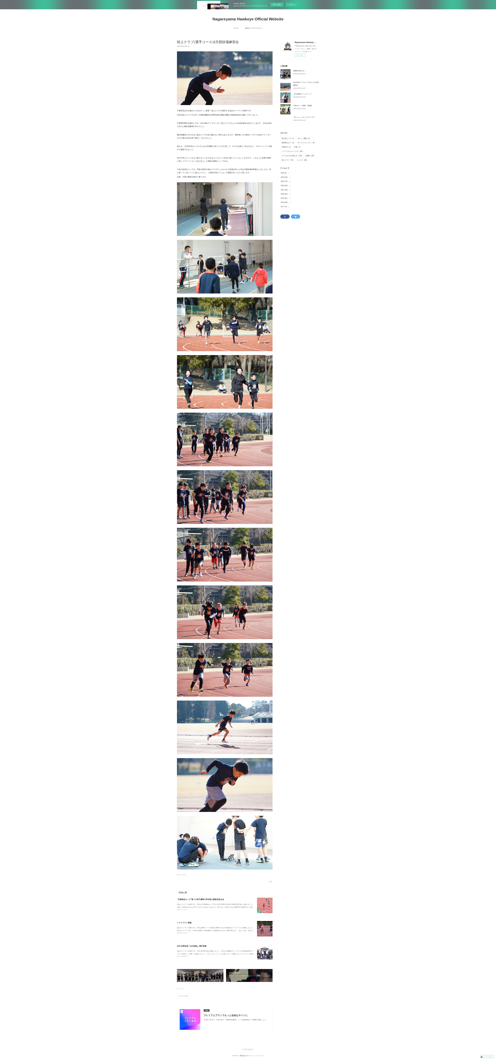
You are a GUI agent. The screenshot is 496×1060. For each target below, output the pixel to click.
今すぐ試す (277, 4)
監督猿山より (288, 142)
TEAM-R (286, 147)
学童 (297, 147)
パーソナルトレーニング (292, 151)
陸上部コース (288, 138)
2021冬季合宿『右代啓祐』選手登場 (191, 946)
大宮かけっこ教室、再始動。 (303, 105)
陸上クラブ (287, 160)
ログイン (292, 4)
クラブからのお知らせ (292, 155)
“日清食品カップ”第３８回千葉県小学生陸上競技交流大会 (200, 899)
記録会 (310, 155)
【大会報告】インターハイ (302, 94)
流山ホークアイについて (253, 28)
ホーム (236, 28)
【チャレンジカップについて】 (304, 117)
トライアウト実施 (184, 922)
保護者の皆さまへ (299, 70)
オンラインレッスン (306, 142)
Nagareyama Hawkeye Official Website (248, 19)
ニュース (302, 160)
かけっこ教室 (304, 138)
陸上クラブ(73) (181, 874)
